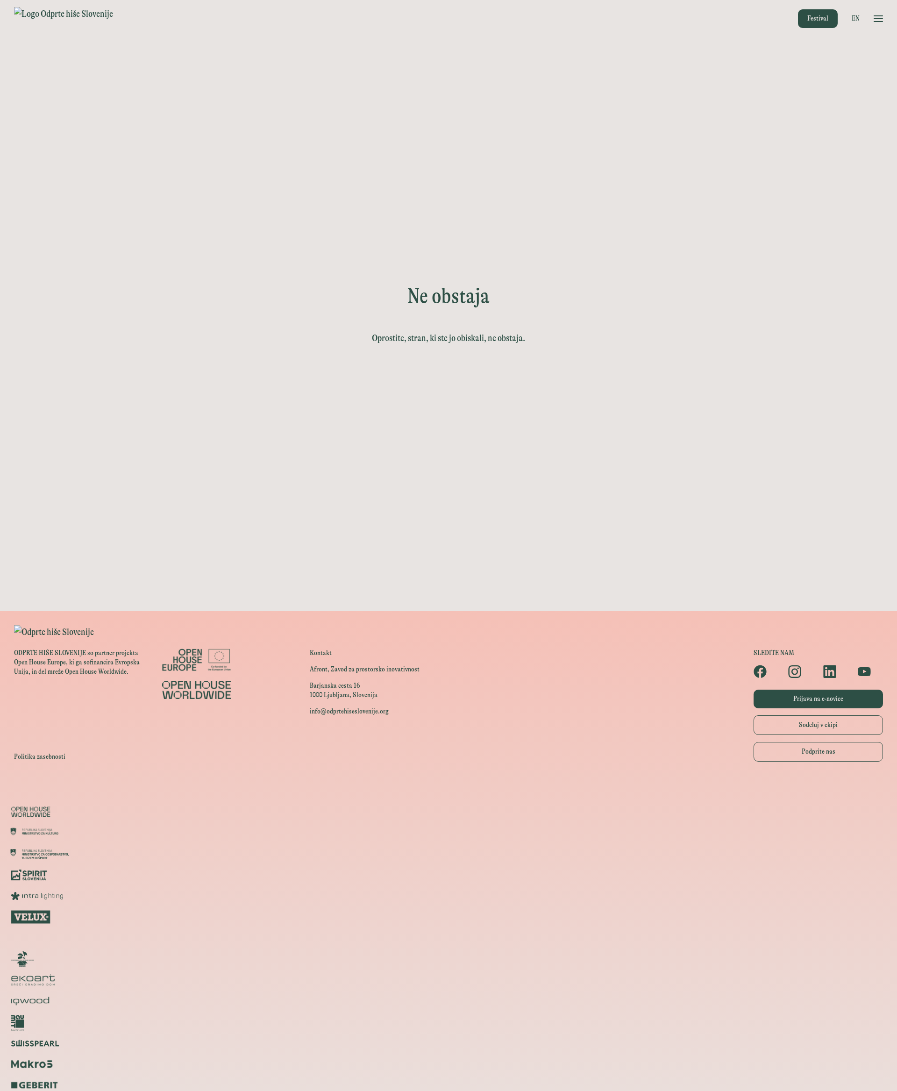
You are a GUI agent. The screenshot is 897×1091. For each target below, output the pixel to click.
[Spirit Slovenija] (448, 874)
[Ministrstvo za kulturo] (448, 832)
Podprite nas (818, 752)
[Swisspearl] (448, 1043)
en (856, 18)
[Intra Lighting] (448, 895)
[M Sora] (448, 937)
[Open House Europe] (448, 790)
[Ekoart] (448, 980)
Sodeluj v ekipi (818, 725)
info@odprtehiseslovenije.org (349, 711)
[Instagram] (800, 671)
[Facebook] (766, 671)
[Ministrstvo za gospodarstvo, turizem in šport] (448, 853)
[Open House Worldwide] (448, 811)
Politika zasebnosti (39, 757)
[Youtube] (870, 671)
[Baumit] (448, 1022)
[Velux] (448, 916)
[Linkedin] (835, 671)
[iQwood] (448, 1001)
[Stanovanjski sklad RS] (448, 959)
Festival (817, 18)
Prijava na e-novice (818, 699)
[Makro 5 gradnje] (448, 1064)
